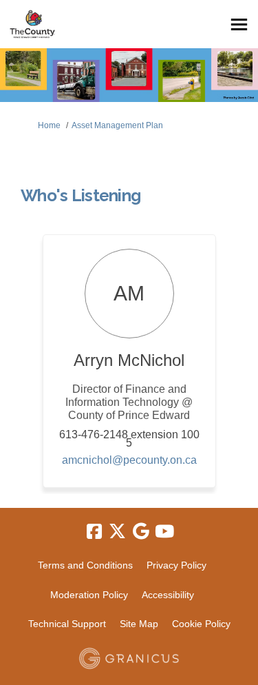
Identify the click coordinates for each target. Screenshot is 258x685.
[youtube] (164, 532)
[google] (141, 532)
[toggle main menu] (239, 24)
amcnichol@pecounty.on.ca (129, 460)
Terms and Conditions (85, 565)
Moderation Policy (89, 594)
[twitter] (117, 532)
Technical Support (67, 623)
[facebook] (94, 532)
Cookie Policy (201, 623)
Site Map (139, 623)
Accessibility (168, 594)
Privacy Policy (176, 565)
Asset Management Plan (117, 125)
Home (49, 125)
